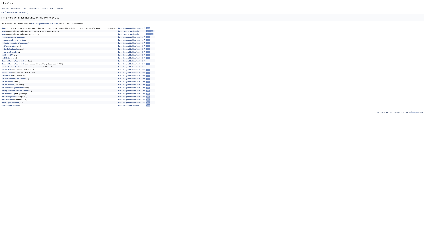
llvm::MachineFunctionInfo (128, 31)
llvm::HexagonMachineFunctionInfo (45, 24)
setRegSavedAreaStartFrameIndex (15, 91)
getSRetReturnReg (9, 46)
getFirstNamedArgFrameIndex (13, 37)
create (4, 31)
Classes (43, 8)
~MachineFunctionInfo (10, 105)
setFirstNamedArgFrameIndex (13, 79)
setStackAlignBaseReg (10, 97)
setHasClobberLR (8, 82)
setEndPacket (7, 76)
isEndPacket (6, 70)
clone (4, 28)
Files (51, 8)
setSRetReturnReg (8, 94)
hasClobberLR (7, 55)
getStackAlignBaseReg (10, 49)
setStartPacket (7, 100)
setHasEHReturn (8, 85)
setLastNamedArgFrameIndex (13, 88)
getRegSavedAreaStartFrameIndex (15, 43)
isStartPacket (7, 73)
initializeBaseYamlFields (11, 67)
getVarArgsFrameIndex (10, 52)
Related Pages (15, 8)
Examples (60, 8)
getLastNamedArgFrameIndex (13, 40)
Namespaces (32, 8)
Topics (24, 8)
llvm (2, 12)
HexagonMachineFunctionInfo (16, 12)
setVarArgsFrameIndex (10, 102)
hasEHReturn (6, 58)
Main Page (5, 8)
